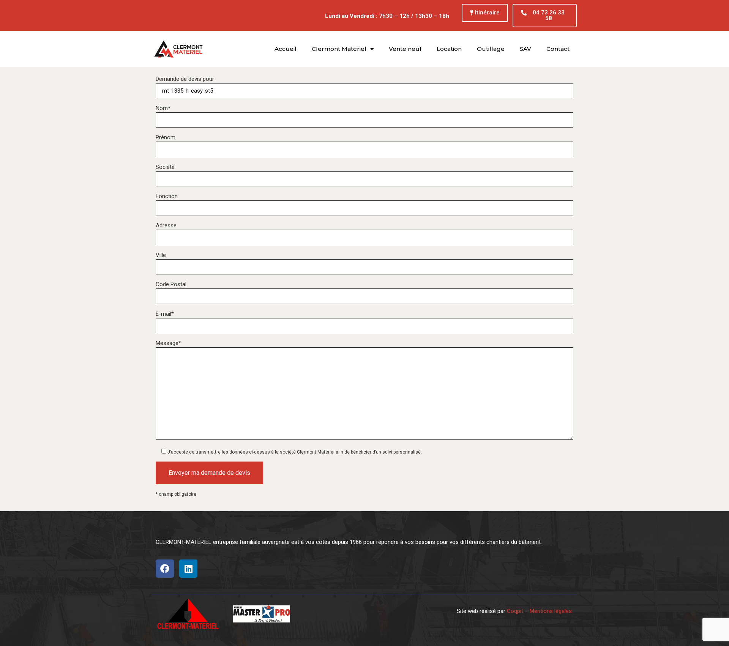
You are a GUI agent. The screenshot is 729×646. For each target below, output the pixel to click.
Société (165, 167)
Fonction (167, 196)
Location (449, 48)
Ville (161, 255)
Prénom (165, 137)
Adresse (166, 225)
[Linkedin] (188, 568)
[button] (485, 13)
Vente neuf (405, 48)
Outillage (491, 48)
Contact (558, 48)
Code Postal (171, 284)
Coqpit (515, 611)
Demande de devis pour (185, 79)
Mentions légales (551, 611)
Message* (168, 343)
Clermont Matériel (339, 48)
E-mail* (165, 314)
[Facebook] (165, 568)
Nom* (163, 108)
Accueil (286, 48)
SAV (525, 48)
